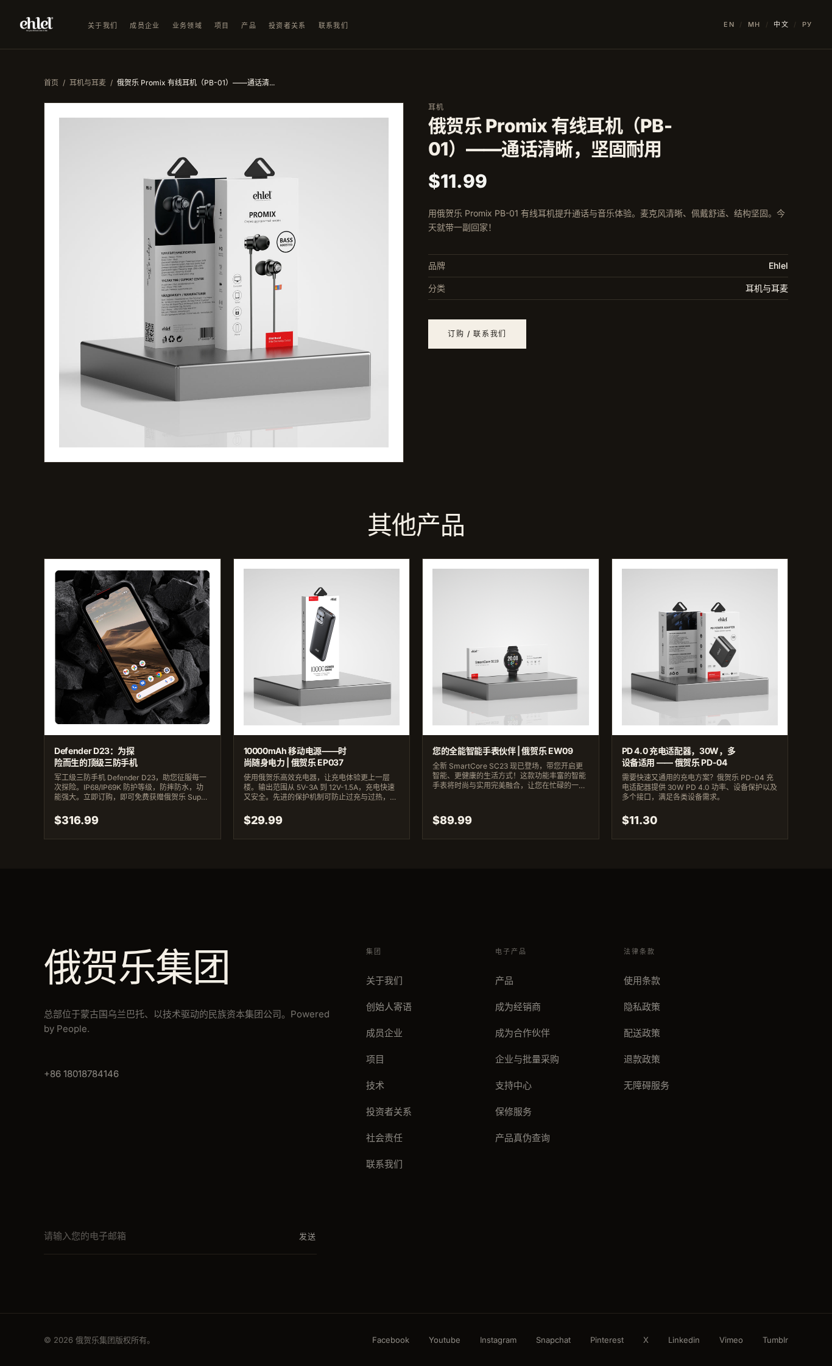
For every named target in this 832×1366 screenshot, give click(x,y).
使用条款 (642, 980)
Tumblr (775, 1340)
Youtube (444, 1340)
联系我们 (333, 25)
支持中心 (513, 1085)
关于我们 (103, 25)
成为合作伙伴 (522, 1033)
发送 (308, 1236)
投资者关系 (287, 25)
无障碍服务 (646, 1085)
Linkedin (684, 1340)
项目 (222, 25)
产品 (248, 25)
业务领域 (187, 25)
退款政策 (642, 1059)
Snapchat (553, 1340)
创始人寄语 (389, 1006)
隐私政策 (642, 1006)
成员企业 (145, 25)
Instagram (498, 1340)
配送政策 (642, 1033)
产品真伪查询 (522, 1138)
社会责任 (384, 1138)
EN (729, 24)
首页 (51, 82)
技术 (375, 1085)
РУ (807, 24)
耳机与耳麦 (87, 82)
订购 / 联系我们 (477, 333)
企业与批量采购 (527, 1059)
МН (754, 24)
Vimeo (731, 1340)
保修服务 (513, 1111)
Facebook (390, 1340)
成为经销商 (518, 1006)
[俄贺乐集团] (36, 24)
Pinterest (607, 1340)
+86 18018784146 (81, 1074)
